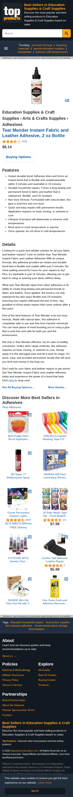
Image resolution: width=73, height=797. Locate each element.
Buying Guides (47, 679)
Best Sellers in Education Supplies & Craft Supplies (44, 6)
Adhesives (12, 124)
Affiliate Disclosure (13, 675)
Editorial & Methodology (16, 669)
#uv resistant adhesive (19, 625)
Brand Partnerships (13, 700)
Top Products (9, 741)
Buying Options (18, 157)
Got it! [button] (35, 791)
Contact (6, 715)
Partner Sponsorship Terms (18, 710)
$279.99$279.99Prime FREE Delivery (18, 525)
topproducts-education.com (24, 750)
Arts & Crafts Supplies (44, 118)
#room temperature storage (51, 625)
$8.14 (7, 147)
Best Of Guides (47, 675)
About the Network (13, 705)
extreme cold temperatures (52, 51)
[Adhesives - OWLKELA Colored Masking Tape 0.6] (66, 415)
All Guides (44, 669)
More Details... (57, 387)
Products (43, 684)
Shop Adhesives (11, 407)
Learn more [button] (45, 782)
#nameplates (36, 628)
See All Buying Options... (18, 387)
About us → (9, 655)
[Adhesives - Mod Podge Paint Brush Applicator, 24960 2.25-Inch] (30, 415)
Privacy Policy (10, 679)
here (11, 380)
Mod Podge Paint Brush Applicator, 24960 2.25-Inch (18, 437)
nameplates (24, 51)
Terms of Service (12, 684)
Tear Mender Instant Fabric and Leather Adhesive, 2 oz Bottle (35, 133)
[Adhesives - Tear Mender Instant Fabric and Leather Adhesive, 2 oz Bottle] (36, 85)
